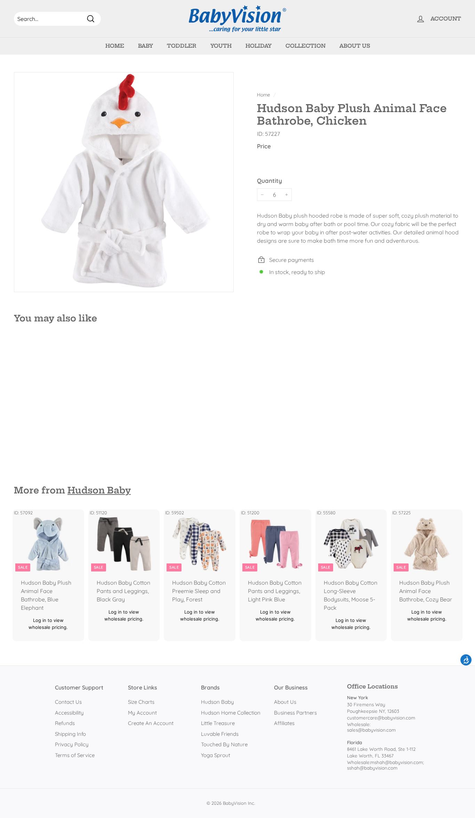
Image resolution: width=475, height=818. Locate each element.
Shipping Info (70, 734)
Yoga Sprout (215, 755)
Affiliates (284, 723)
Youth (221, 45)
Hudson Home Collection (230, 712)
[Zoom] (123, 182)
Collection (305, 45)
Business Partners (295, 712)
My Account (142, 712)
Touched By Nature (224, 744)
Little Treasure (218, 723)
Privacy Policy (72, 744)
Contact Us (68, 702)
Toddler (181, 45)
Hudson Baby (99, 490)
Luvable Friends (220, 734)
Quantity (269, 180)
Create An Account (151, 723)
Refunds (65, 723)
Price (264, 146)
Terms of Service (75, 755)
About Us (354, 45)
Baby (145, 45)
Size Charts (141, 702)
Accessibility (69, 712)
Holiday (258, 45)
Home (114, 45)
